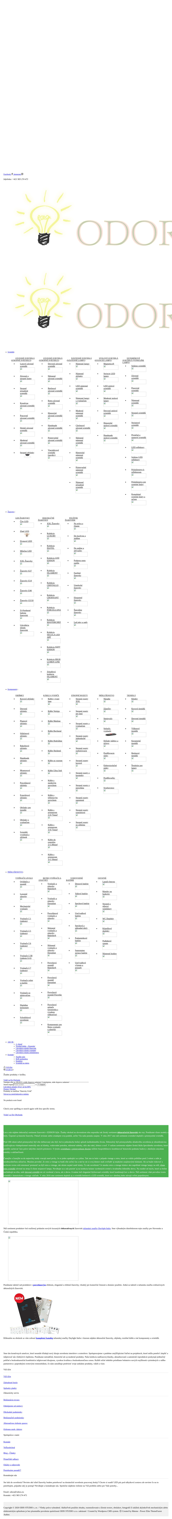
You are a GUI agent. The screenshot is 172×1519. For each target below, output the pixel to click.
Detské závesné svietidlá (26, 429)
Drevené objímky (23, 709)
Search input (8, 1085)
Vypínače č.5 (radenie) (25, 932)
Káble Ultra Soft (55, 770)
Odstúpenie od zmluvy (13, 1406)
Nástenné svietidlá (135, 401)
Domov (6, 1089)
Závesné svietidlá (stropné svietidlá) (23, 359)
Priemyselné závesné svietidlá (55, 439)
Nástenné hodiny (109, 953)
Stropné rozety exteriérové (82, 811)
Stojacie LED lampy (109, 374)
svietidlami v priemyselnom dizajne (76, 1149)
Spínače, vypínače (107, 729)
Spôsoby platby (10, 1388)
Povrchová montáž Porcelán (55, 993)
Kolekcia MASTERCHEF (54, 621)
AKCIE (10, 1042)
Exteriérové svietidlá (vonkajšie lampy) (133, 360)
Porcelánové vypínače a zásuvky (53, 915)
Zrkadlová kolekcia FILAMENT (52, 674)
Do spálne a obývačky (79, 549)
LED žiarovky (22, 518)
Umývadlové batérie (80, 914)
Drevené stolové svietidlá (110, 412)
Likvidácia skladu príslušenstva (27, 1053)
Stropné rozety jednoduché (82, 737)
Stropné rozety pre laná (82, 712)
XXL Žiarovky (26, 561)
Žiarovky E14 (26, 581)
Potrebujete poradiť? (12, 1470)
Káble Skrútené (54, 751)
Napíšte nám (20, 1057)
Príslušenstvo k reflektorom (137, 470)
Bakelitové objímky (24, 747)
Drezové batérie (81, 884)
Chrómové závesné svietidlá (83, 426)
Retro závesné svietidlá (54, 402)
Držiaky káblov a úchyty (111, 742)
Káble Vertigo (54, 711)
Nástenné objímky (80, 374)
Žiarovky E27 (26, 571)
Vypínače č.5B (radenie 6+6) (26, 957)
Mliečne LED (26, 551)
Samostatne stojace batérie (81, 951)
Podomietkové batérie (81, 939)
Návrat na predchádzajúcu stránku (16, 1094)
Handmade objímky (24, 759)
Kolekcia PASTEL (51, 547)
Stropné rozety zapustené (82, 798)
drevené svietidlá (32, 1172)
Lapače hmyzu (108, 881)
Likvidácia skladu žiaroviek (24, 627)
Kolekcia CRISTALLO (52, 584)
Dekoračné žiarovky (46, 519)
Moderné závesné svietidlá (27, 441)
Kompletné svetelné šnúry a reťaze (138, 496)
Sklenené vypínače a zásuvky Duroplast (52, 949)
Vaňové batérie (81, 893)
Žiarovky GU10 (26, 600)
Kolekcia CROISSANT (53, 596)
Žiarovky (11, 512)
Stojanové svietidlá (135, 423)
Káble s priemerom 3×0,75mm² (53, 827)
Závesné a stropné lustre (25, 377)
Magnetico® (109, 364)
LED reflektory (137, 447)
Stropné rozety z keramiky (83, 774)
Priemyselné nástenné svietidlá (81, 469)
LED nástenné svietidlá (82, 387)
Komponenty (12, 689)
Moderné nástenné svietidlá (79, 413)
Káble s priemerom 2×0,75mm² (53, 812)
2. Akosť (19, 1044)
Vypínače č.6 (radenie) (25, 944)
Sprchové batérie (82, 903)
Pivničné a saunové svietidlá (138, 436)
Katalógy (19, 1061)
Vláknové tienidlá (135, 729)
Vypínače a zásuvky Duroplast (52, 901)
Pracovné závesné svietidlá (27, 416)
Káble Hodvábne (55, 741)
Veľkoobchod (9, 1447)
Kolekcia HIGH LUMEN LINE (53, 660)
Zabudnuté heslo (11, 1382)
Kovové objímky (27, 699)
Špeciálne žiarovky (78, 611)
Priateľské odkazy (11, 1459)
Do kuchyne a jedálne (80, 537)
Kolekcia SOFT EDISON (53, 648)
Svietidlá (11, 352)
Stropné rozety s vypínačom (83, 724)
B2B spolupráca (22, 1059)
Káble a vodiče (51, 695)
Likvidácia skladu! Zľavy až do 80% (17, 1087)
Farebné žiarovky (77, 574)
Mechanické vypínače (25, 907)
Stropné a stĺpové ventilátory (107, 906)
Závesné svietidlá (135, 377)
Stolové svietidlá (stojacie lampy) (106, 359)
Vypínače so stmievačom (25, 994)
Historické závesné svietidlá (55, 414)
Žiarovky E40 (26, 590)
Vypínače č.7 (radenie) (25, 969)
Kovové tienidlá (138, 708)
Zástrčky (107, 708)
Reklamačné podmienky (14, 1418)
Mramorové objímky (25, 771)
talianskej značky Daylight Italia (97, 1228)
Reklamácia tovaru (11, 1400)
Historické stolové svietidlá (110, 424)
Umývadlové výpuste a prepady (80, 965)
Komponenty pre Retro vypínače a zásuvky (55, 1027)
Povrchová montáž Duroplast (52, 980)
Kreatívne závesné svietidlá (27, 404)
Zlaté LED (24, 531)
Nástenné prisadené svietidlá (80, 484)
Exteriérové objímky (25, 796)
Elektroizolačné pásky (110, 766)
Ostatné (102, 878)
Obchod (13, 1089)
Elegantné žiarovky (78, 598)
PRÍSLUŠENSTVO (15, 872)
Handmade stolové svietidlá (110, 436)
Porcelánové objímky (25, 784)
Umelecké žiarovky (78, 586)
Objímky (19, 695)
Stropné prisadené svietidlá (24, 390)
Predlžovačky (109, 778)
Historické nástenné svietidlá (80, 455)
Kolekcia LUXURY (51, 534)
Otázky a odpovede (12, 1465)
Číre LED (24, 521)
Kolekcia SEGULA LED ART (53, 634)
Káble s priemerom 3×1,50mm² (53, 857)
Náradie (107, 699)
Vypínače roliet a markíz (26, 981)
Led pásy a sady (81, 622)
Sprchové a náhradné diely (81, 926)
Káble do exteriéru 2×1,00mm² (53, 842)
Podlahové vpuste (106, 942)
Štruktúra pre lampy (137, 766)
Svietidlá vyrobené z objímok (24, 834)
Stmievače (108, 718)
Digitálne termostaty (24, 1006)
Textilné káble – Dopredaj (25, 1046)
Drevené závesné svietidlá (55, 365)
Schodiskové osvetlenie (25, 1018)
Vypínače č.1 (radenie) (25, 919)
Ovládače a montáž (24, 882)
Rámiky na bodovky (107, 892)
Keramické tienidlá (136, 742)
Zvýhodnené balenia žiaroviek (25, 612)
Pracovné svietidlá (135, 389)
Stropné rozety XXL (82, 700)
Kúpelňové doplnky (107, 929)
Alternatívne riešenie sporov (15, 1423)
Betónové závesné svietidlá (55, 389)
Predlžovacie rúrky (109, 754)
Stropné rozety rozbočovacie (82, 749)
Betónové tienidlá (135, 754)
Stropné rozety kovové (82, 761)
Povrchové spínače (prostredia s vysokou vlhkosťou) (53, 1009)
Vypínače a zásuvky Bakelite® (52, 886)
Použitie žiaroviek (71, 519)
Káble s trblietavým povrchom (53, 797)
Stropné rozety (79, 695)
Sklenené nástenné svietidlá (79, 440)
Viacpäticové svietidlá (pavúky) (53, 452)
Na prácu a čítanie (78, 524)
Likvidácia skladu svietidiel (26, 1050)
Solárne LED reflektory (137, 458)
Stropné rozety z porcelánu (83, 786)
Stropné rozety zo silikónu (82, 823)
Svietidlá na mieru (22, 1063)
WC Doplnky (108, 918)
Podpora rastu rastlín (80, 561)
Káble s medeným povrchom (52, 783)
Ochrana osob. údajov (13, 1429)
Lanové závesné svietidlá (27, 365)
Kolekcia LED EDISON (53, 559)
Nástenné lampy (82, 364)
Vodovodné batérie (74, 879)
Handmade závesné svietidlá (55, 426)
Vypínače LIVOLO (24, 878)
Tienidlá (131, 695)
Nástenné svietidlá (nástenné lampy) (79, 359)
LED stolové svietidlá (109, 387)
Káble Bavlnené (54, 731)
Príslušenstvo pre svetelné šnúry (138, 483)
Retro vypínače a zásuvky (50, 879)
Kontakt (11, 1055)
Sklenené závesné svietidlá (55, 377)
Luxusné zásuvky (23, 895)
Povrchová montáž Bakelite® (52, 965)
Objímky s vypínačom (24, 821)
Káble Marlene (54, 721)
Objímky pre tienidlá (25, 808)
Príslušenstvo (106, 695)
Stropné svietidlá (138, 413)
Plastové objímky (23, 722)
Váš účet (7, 1376)
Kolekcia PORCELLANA (54, 608)
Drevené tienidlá (138, 718)
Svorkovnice (109, 788)
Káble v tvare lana (53, 700)
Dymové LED (26, 541)
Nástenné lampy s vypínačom (82, 399)
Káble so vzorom (55, 760)
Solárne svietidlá (138, 366)
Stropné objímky (27, 452)
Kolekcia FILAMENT (52, 571)
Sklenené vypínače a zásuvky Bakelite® (52, 932)
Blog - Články (10, 1453)
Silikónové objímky (24, 734)
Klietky (134, 699)
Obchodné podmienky (13, 1412)
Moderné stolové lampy (111, 399)
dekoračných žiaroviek (127, 1132)
